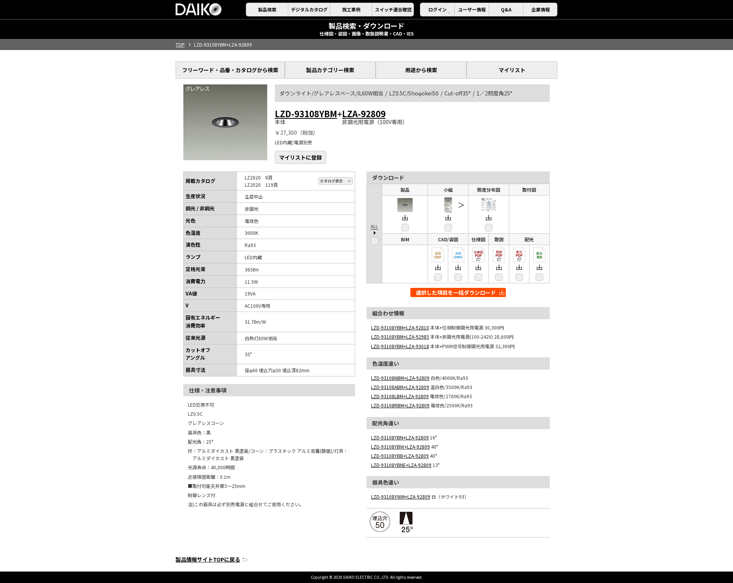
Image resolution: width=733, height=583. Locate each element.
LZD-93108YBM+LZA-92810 (400, 327)
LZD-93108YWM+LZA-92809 (400, 496)
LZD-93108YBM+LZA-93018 (400, 346)
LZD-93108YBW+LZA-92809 (400, 446)
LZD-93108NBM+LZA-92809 (400, 378)
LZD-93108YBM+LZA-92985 (400, 336)
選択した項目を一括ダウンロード (456, 292)
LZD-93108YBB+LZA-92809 (400, 455)
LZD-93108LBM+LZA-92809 (400, 396)
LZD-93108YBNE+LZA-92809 (401, 465)
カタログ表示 (331, 181)
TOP (180, 44)
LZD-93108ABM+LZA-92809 (400, 387)
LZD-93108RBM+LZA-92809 (400, 405)
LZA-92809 (364, 113)
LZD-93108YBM (306, 113)
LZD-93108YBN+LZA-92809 (400, 437)
